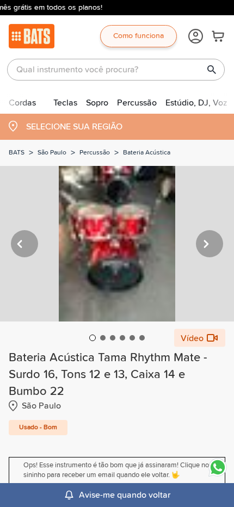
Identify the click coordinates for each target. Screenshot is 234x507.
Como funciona (138, 36)
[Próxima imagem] (209, 243)
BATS (16, 153)
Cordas (22, 102)
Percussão (137, 102)
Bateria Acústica (146, 153)
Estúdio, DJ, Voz (196, 102)
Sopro (97, 102)
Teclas (65, 102)
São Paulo (52, 153)
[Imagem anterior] (24, 243)
